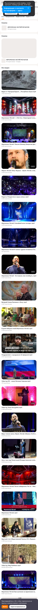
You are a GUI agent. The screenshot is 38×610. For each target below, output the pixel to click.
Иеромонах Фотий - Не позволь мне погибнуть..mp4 (19, 276)
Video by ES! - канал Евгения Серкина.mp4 (16, 381)
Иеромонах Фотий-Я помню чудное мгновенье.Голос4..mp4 (19, 249)
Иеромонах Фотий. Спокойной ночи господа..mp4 (18, 223)
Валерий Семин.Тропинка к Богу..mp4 (14, 302)
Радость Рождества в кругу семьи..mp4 (15, 197)
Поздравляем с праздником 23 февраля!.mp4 (17, 355)
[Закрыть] (28, 8)
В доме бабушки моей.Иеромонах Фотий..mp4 (17, 328)
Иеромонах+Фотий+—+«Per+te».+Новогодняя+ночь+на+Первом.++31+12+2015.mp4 (19, 118)
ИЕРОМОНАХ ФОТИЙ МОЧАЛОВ (17, 60)
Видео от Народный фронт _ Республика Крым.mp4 (19, 91)
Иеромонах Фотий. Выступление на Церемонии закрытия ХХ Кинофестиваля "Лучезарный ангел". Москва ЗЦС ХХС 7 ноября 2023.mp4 (19, 592)
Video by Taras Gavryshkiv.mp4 (12, 407)
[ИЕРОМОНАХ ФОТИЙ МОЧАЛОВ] (19, 48)
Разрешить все (11, 13)
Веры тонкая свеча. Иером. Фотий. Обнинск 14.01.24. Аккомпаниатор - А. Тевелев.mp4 (19, 434)
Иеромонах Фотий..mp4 (9, 513)
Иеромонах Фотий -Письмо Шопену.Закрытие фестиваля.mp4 (19, 144)
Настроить (23, 13)
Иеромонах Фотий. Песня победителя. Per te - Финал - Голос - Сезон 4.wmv (19, 486)
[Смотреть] (19, 80)
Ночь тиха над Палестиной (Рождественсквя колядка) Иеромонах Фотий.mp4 (19, 460)
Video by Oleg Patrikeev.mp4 (11, 565)
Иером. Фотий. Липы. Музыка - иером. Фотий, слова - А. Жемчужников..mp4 (19, 170)
